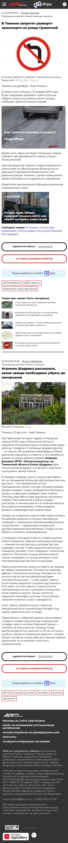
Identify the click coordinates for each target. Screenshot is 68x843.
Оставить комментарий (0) (34, 258)
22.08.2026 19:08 (10, 361)
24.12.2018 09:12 (10, 13)
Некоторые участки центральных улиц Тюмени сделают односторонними (38, 334)
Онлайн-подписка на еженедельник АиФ (31, 732)
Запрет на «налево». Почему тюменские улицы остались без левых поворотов (38, 323)
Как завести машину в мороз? (30, 132)
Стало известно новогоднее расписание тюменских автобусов (35, 303)
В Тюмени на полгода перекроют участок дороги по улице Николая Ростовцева (32, 231)
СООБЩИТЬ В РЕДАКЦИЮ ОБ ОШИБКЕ (26, 741)
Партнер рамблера (29, 828)
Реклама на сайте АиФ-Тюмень (24, 720)
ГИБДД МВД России (26, 80)
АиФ (28, 426)
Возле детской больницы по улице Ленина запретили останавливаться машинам (36, 313)
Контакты (9, 737)
